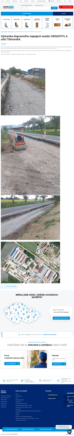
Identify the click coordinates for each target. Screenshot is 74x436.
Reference (26, 1)
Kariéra (17, 394)
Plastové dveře (4, 401)
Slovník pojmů (18, 401)
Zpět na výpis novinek (10, 286)
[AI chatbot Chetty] (69, 432)
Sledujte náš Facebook (29, 429)
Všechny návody (58, 363)
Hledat (54, 8)
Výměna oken (3, 407)
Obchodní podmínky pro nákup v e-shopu (24, 405)
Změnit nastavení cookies (21, 420)
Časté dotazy (18, 409)
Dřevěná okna (3, 403)
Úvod (3, 1)
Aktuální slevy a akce (5, 397)
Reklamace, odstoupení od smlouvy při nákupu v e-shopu (27, 418)
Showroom (8, 1)
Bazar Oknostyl (19, 396)
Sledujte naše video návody (64, 429)
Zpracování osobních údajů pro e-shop (23, 407)
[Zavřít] (70, 426)
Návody (32, 1)
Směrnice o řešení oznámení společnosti (24, 416)
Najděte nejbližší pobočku (11, 429)
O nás (65, 1)
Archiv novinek (11, 31)
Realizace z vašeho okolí (60, 318)
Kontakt (69, 1)
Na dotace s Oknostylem (6, 395)
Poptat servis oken (11, 363)
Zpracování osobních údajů (21, 403)
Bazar (21, 1)
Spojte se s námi (51, 398)
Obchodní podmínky (20, 399)
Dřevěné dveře (4, 405)
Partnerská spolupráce (41, 1)
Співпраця (52, 1)
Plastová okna (4, 399)
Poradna (17, 414)
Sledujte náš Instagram (47, 429)
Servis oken (59, 1)
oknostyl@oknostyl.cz (53, 394)
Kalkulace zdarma (67, 7)
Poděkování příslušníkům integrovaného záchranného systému (28, 411)
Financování (14, 1)
